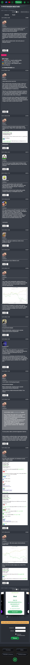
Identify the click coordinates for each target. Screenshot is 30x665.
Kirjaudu (15, 638)
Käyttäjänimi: (11, 627)
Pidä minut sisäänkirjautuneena (21, 635)
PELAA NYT (15, 612)
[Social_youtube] (9, 2)
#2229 (26, 249)
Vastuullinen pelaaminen (8, 654)
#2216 (26, 173)
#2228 (26, 230)
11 (23, 11)
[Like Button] (4, 50)
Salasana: (12, 630)
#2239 (26, 317)
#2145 (26, 70)
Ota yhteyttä (8, 649)
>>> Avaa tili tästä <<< (8, 67)
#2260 (26, 532)
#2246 (26, 447)
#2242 (26, 339)
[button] (24, 2)
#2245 (26, 399)
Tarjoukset (18, 2)
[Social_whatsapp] (12, 2)
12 (26, 11)
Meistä (21, 649)
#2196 (26, 115)
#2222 (26, 199)
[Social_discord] (6, 2)
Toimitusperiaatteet (22, 654)
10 (21, 11)
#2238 (26, 268)
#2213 (26, 152)
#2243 (26, 371)
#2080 (26, 17)
